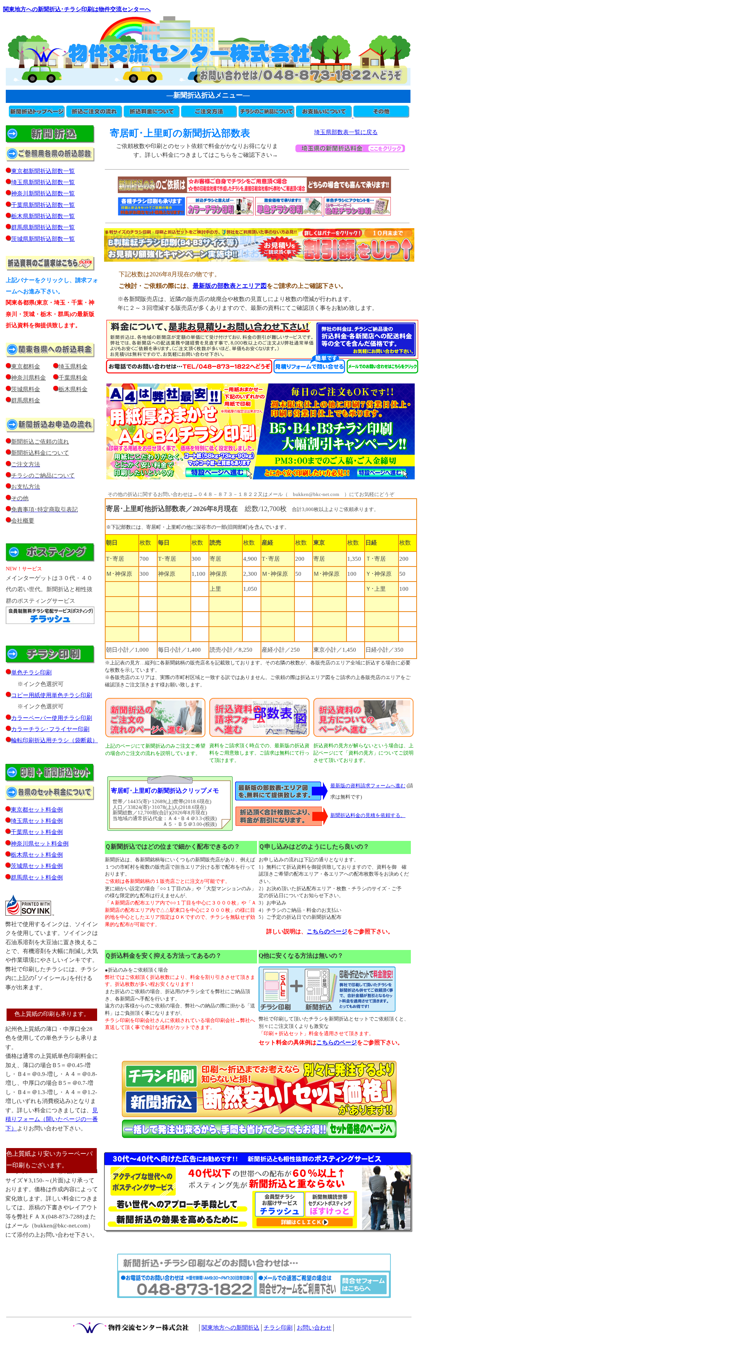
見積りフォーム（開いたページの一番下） (51, 1119)
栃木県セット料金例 (37, 855)
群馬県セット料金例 (37, 877)
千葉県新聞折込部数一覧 (43, 205)
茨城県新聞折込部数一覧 (43, 239)
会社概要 (22, 521)
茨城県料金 (25, 389)
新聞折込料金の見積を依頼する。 (367, 815)
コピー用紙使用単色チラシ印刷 (51, 695)
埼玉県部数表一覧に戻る (346, 132)
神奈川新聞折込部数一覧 (43, 193)
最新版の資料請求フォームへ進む (367, 785)
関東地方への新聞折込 (230, 1328)
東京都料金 (25, 366)
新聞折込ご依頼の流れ (40, 442)
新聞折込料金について (40, 453)
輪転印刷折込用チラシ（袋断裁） (54, 740)
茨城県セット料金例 (37, 866)
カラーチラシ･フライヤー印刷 (50, 729)
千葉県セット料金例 (37, 832)
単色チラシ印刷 (31, 672)
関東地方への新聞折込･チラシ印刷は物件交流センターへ (77, 9)
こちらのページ (336, 1042)
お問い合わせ (314, 1328)
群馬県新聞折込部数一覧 (43, 227)
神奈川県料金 (28, 378)
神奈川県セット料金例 (40, 844)
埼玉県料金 (73, 366)
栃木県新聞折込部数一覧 (43, 216)
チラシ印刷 (278, 1328)
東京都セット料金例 (37, 810)
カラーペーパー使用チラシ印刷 (51, 718)
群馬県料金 (25, 400)
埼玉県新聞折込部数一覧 (43, 182)
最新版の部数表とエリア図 (230, 285)
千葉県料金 (73, 378)
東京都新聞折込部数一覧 (43, 171)
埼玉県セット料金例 (37, 821)
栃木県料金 (73, 389)
